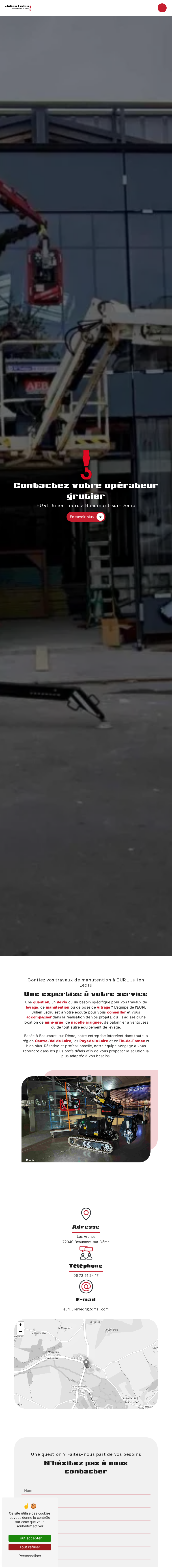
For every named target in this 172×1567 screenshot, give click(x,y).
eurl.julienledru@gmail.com (86, 1309)
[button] (86, 1363)
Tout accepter (30, 1538)
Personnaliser (30, 1556)
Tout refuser (29, 1547)
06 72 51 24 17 (86, 1275)
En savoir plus (82, 516)
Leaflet (152, 1406)
